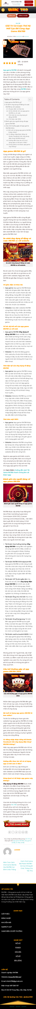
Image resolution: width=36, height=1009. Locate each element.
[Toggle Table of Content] (29, 99)
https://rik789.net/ (14, 977)
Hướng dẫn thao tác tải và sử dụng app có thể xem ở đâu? (18, 141)
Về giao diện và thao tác (16, 109)
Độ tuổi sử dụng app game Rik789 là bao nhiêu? (19, 131)
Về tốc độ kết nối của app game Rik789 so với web (19, 112)
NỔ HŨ (18, 943)
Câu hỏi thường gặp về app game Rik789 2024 (17, 127)
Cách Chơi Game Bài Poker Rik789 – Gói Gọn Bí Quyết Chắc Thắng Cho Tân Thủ (26, 866)
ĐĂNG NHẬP (6, 918)
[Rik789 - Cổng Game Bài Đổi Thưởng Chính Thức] (18, 10)
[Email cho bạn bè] (19, 832)
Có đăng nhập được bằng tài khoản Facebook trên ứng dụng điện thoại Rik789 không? (19, 136)
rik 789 (18, 842)
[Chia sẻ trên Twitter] (16, 832)
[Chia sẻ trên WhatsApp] (9, 832)
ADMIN (27, 36)
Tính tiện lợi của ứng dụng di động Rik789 (18, 116)
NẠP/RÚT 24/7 (6, 927)
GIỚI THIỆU (5, 914)
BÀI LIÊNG (18, 960)
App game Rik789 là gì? (13, 102)
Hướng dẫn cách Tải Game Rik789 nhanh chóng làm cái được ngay (16, 472)
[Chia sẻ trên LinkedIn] (26, 832)
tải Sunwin (19, 3)
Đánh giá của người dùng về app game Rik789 (17, 122)
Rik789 (23, 89)
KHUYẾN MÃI (6, 922)
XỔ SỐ (18, 956)
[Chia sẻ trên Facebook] (12, 832)
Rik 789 (14, 805)
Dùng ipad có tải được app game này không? (19, 145)
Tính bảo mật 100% (15, 119)
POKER (18, 947)
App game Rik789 (18, 840)
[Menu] (3, 9)
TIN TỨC (18, 23)
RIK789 (15, 972)
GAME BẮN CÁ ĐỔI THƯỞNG (11, 931)
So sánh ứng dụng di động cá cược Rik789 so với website (17, 106)
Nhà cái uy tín (28, 1)
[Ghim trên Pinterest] (23, 832)
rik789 (22, 842)
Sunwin (28, 4)
